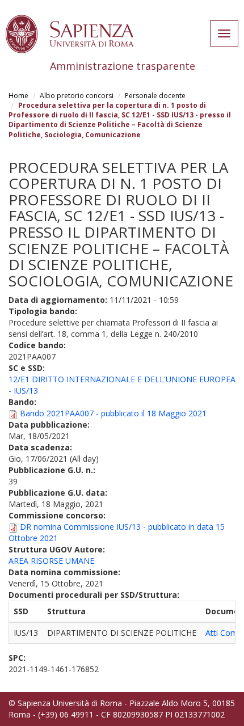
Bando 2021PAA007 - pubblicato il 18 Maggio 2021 (113, 413)
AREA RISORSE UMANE (51, 560)
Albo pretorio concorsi (76, 95)
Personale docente (155, 95)
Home (18, 95)
